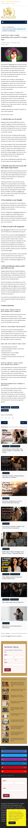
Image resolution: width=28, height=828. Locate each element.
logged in (9, 636)
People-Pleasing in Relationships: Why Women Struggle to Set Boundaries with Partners (12, 450)
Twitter (5, 418)
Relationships (5, 44)
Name (6, 655)
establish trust (20, 191)
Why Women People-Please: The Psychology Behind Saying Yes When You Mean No (17, 733)
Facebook (2, 418)
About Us (3, 1)
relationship (11, 64)
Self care (15, 407)
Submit (7, 669)
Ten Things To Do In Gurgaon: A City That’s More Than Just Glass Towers (17, 739)
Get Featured (10, 1)
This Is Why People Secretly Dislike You (12, 602)
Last (16, 659)
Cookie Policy (15, 819)
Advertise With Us (5, 3)
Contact (13, 3)
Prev (5, 422)
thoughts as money (18, 212)
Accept (12, 822)
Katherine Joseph (6, 42)
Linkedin (9, 418)
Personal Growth (14, 599)
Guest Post (17, 1)
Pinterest (13, 418)
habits (14, 286)
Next (23, 422)
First (5, 659)
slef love (5, 410)
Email (6, 662)
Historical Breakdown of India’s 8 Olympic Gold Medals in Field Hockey (17, 709)
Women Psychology (15, 446)
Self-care (3, 122)
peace (18, 259)
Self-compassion (5, 229)
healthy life (14, 66)
